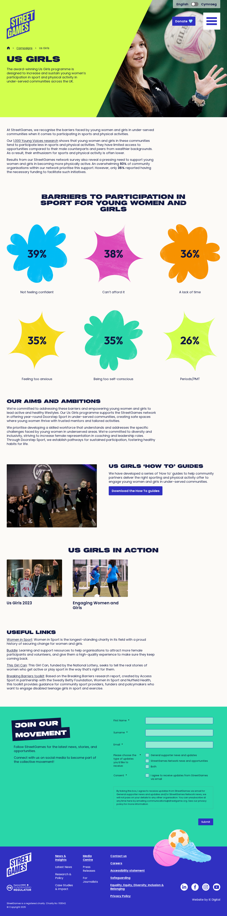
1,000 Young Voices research (35, 140)
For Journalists (90, 880)
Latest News (63, 867)
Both (153, 766)
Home (8, 48)
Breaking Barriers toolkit (25, 676)
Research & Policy (63, 876)
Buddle (12, 650)
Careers (116, 863)
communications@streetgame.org (167, 801)
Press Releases (89, 869)
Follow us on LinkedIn (184, 887)
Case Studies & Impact (64, 887)
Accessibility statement (127, 870)
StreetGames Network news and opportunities (179, 761)
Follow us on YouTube (216, 887)
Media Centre (88, 858)
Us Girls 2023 (19, 603)
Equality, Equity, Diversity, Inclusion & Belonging (137, 887)
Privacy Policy (120, 896)
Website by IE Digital (206, 899)
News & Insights (61, 858)
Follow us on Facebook (195, 887)
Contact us (118, 856)
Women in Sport (19, 639)
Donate (181, 21)
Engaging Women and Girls (96, 605)
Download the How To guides (135, 491)
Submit (205, 822)
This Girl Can (17, 665)
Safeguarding (120, 878)
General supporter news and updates (174, 755)
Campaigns (24, 48)
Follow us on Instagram (205, 887)
